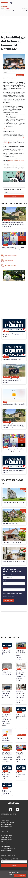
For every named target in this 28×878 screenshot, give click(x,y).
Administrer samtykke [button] (6, 826)
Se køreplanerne (7, 129)
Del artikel (19, 75)
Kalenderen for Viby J (6, 839)
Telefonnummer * (7, 575)
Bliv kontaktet (8, 600)
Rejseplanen (6, 142)
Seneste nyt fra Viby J (6, 835)
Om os (2, 818)
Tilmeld (14, 196)
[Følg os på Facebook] (10, 809)
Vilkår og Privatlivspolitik (7, 822)
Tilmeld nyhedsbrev (20, 875)
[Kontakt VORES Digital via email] (17, 809)
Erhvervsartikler (5, 844)
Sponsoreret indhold (6, 850)
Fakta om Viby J (5, 842)
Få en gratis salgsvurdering (8, 848)
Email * (5, 581)
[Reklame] (14, 176)
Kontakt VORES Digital (6, 824)
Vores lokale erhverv (6, 837)
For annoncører (5, 820)
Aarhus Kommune (5, 846)
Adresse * (5, 587)
